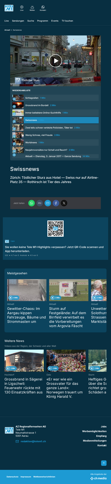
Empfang (101, 436)
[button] (39, 203)
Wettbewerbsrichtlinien (44, 477)
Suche (30, 20)
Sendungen (18, 20)
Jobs (104, 426)
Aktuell (7, 30)
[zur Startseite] (9, 8)
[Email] (48, 203)
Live (6, 20)
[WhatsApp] (31, 203)
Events (54, 20)
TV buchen (67, 20)
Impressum (26, 477)
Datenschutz (12, 477)
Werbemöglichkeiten (94, 431)
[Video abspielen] (55, 60)
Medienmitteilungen (95, 440)
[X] (64, 203)
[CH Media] (98, 478)
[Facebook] (56, 203)
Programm (42, 20)
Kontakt (102, 445)
